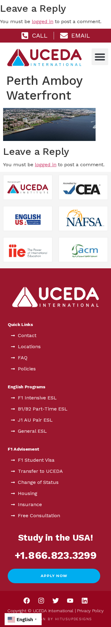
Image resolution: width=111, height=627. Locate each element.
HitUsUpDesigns (73, 619)
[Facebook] (26, 600)
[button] (100, 56)
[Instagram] (41, 600)
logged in (42, 21)
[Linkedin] (84, 600)
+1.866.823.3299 (55, 555)
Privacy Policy (90, 610)
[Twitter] (55, 600)
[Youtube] (70, 600)
